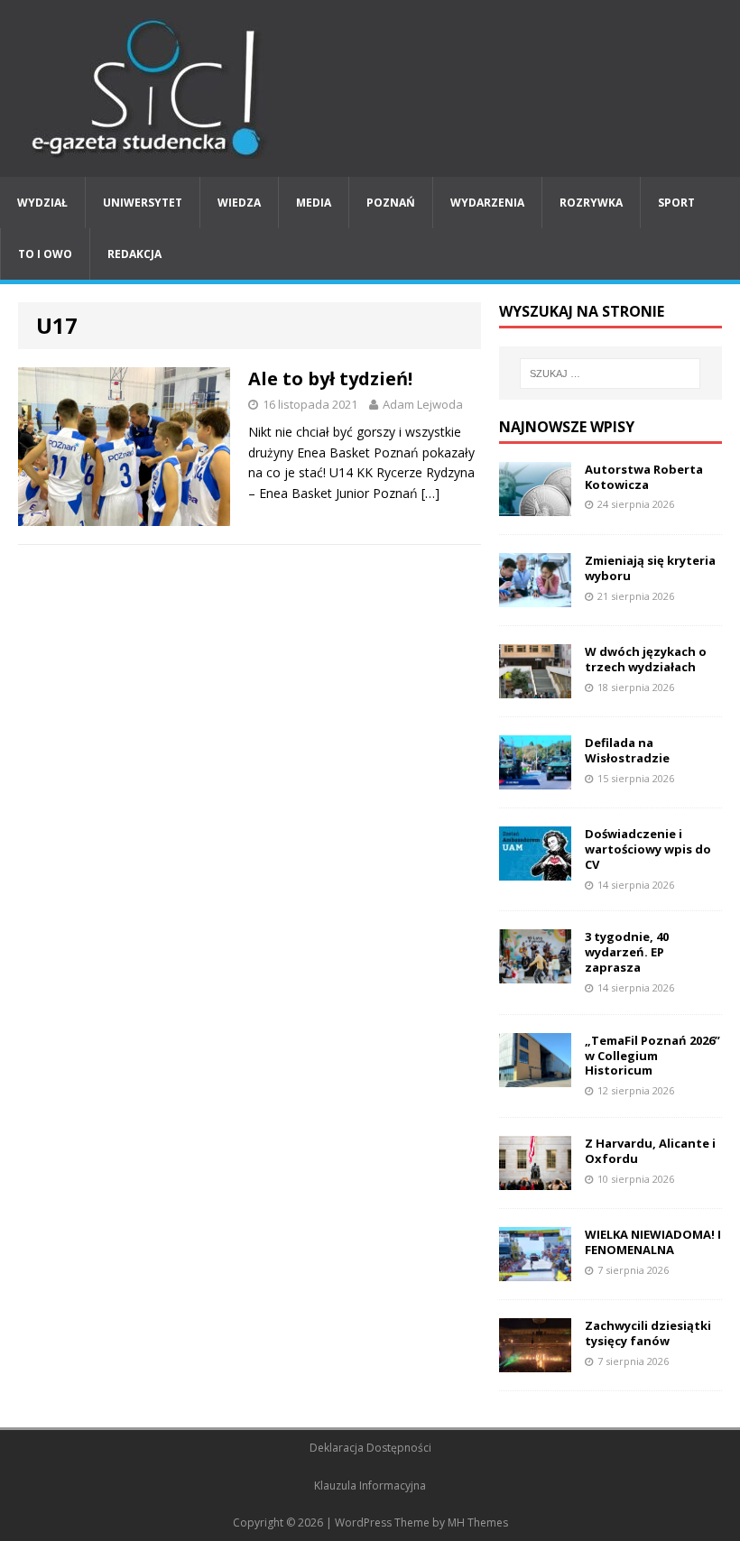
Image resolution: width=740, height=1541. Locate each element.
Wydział (42, 202)
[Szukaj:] (610, 373)
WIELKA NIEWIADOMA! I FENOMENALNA (653, 1242)
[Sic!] (370, 88)
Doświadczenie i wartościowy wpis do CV (648, 849)
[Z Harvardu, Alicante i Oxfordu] (535, 1179)
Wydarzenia (487, 202)
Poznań (390, 202)
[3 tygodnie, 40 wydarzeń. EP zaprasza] (535, 973)
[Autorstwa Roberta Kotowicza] (535, 504)
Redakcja (134, 254)
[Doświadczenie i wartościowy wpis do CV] (535, 870)
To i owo (45, 254)
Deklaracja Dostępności (370, 1447)
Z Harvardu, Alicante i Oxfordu (650, 1151)
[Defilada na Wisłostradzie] (535, 779)
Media (313, 202)
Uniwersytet (142, 202)
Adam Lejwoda (423, 404)
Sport (676, 202)
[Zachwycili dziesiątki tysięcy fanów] (535, 1361)
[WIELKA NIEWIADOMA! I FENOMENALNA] (535, 1270)
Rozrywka (591, 202)
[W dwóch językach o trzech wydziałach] (535, 688)
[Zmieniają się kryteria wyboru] (535, 595)
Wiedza (239, 202)
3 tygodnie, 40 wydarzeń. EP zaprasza (627, 951)
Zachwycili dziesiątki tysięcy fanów (648, 1333)
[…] (430, 493)
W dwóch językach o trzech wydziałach (646, 659)
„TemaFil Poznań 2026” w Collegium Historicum (652, 1055)
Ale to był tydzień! (330, 378)
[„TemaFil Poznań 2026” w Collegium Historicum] (535, 1075)
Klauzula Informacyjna (370, 1485)
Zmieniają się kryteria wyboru (650, 568)
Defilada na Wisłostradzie (627, 750)
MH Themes (478, 1522)
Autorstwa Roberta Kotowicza (644, 477)
